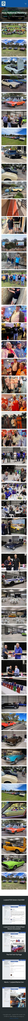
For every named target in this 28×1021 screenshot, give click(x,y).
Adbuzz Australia (14, 1018)
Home (5, 16)
